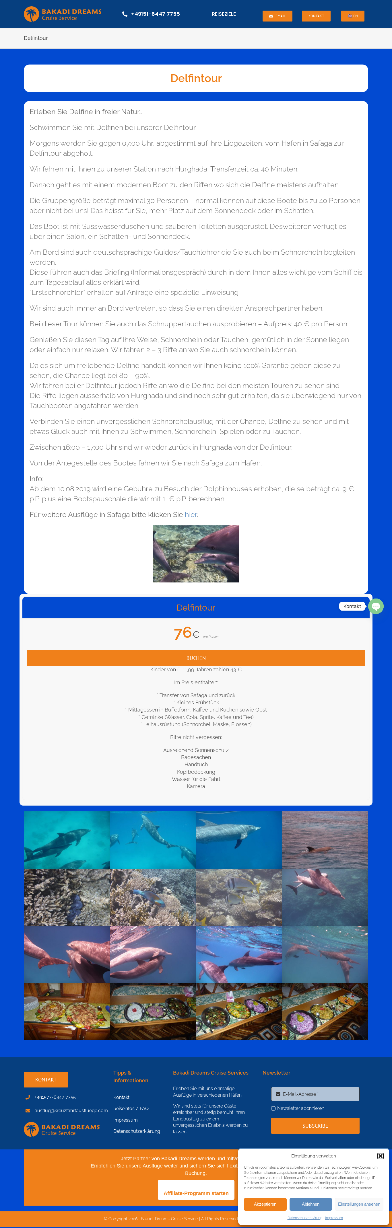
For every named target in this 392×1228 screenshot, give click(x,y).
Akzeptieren (265, 1204)
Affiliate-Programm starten (196, 1193)
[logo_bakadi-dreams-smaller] (62, 9)
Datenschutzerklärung (305, 1218)
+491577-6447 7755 (55, 1097)
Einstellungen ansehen (359, 1204)
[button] (380, 1156)
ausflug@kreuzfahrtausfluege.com (71, 1110)
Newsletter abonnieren (300, 1108)
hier (191, 514)
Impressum (334, 1218)
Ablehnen (310, 1204)
